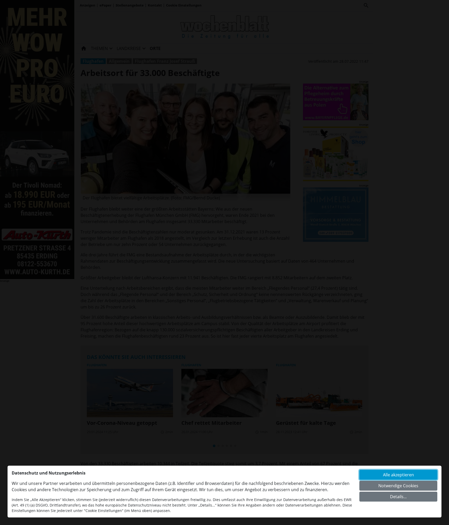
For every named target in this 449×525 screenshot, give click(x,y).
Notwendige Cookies (398, 486)
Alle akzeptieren (398, 475)
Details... (398, 496)
